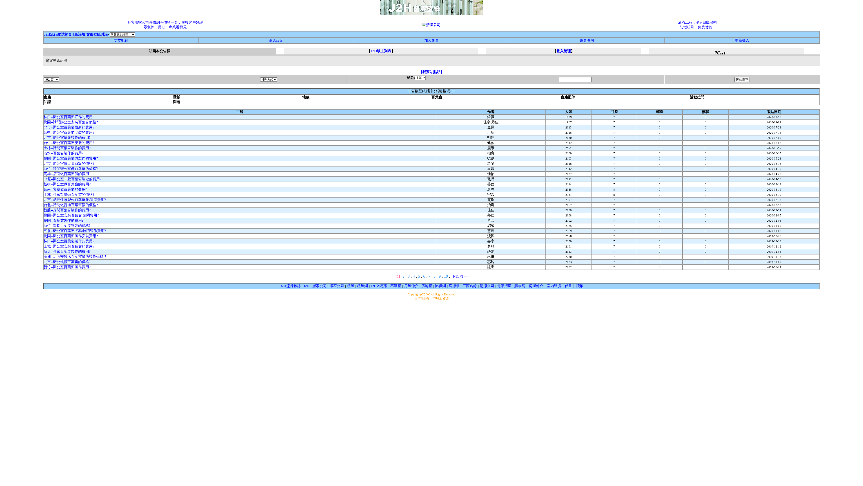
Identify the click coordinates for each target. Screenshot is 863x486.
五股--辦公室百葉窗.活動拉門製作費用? (75, 231)
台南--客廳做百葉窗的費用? (65, 189)
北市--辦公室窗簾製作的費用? (67, 138)
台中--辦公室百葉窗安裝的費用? (69, 132)
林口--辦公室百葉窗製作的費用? (69, 241)
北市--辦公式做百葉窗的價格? (67, 262)
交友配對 (121, 40)
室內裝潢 (554, 286)
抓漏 (579, 286)
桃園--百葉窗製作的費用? (63, 220)
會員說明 (587, 40)
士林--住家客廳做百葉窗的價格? (69, 194)
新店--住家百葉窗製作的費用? (67, 251)
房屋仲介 (411, 286)
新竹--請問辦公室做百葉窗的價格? (71, 169)
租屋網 (362, 286)
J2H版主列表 (381, 51)
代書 (568, 286)
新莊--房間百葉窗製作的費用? (67, 210)
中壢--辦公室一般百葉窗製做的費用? (72, 179)
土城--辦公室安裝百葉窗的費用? (69, 246)
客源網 (454, 286)
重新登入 (742, 40)
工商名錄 (470, 286)
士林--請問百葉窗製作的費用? (67, 148)
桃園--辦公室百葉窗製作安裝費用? (71, 236)
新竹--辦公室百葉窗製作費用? (67, 267)
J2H (306, 286)
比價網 (440, 286)
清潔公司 (487, 286)
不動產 (395, 286)
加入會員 (431, 40)
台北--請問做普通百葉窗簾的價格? (71, 205)
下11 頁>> (459, 276)
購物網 (519, 286)
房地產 (426, 286)
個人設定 (276, 40)
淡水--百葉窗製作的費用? (63, 153)
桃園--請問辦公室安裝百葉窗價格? (71, 122)
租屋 (350, 286)
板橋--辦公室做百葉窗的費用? (67, 184)
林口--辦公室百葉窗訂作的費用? (69, 117)
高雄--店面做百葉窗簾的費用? (67, 174)
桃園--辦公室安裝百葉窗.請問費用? (71, 215)
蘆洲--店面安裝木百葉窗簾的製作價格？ (75, 257)
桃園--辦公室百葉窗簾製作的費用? (71, 158)
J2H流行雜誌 (290, 286)
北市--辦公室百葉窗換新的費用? (69, 127)
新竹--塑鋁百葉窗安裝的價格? (67, 225)
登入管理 (563, 51)
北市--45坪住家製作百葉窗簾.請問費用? (75, 200)
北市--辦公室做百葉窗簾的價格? (69, 163)
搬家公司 (319, 286)
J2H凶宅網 (379, 286)
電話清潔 (504, 286)
